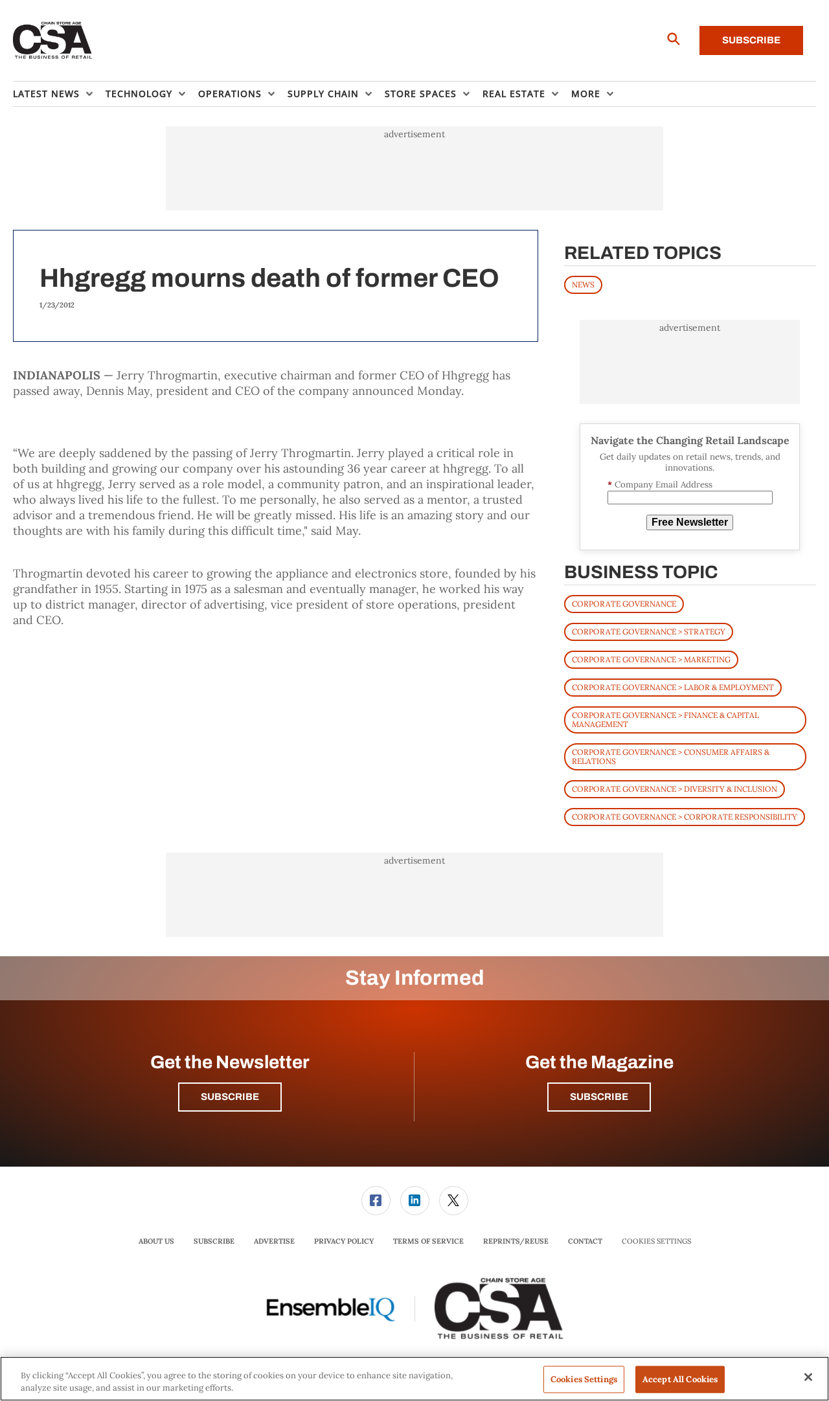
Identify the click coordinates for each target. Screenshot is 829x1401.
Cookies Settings (656, 1241)
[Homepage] (53, 40)
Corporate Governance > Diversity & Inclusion (674, 789)
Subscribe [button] (230, 1097)
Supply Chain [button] (323, 93)
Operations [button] (230, 93)
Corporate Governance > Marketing (651, 659)
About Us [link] (156, 1241)
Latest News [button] (46, 93)
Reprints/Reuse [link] (516, 1241)
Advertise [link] (274, 1241)
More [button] (585, 93)
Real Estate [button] (514, 93)
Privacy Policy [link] (344, 1241)
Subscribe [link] (214, 1241)
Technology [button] (139, 93)
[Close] (808, 1377)
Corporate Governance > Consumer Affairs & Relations (670, 756)
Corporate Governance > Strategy (648, 631)
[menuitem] (59, 94)
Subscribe (751, 40)
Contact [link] (585, 1241)
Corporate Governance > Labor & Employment (673, 687)
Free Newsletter (690, 522)
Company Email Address (660, 484)
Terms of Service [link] (428, 1241)
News (583, 284)
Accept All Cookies (680, 1379)
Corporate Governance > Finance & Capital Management (665, 719)
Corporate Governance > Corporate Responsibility (684, 817)
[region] (414, 1378)
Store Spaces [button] (421, 93)
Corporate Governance (624, 604)
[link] (376, 1200)
